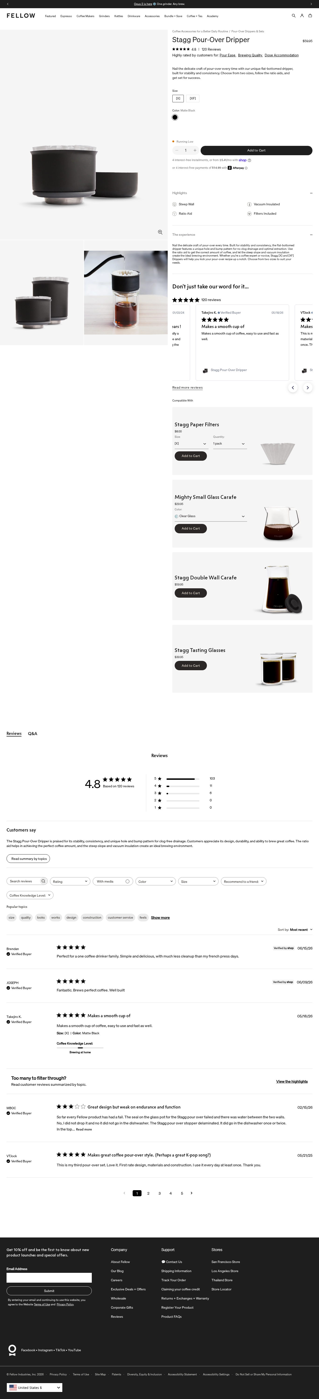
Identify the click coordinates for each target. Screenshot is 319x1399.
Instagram (45, 1350)
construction (92, 917)
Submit (49, 1290)
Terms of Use (81, 1374)
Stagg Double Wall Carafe (206, 578)
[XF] (193, 98)
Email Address (17, 1268)
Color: (178, 510)
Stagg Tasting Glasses (200, 650)
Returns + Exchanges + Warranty (185, 1298)
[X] (178, 98)
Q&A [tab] (32, 733)
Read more (84, 1129)
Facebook (28, 1350)
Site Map (100, 1374)
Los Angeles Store (225, 1271)
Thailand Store (222, 1280)
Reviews (117, 1316)
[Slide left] (7, 4)
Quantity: (219, 437)
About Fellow (120, 1261)
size (11, 917)
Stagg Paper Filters (197, 424)
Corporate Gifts (122, 1307)
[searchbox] (23, 881)
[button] (293, 387)
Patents (116, 1374)
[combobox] (70, 881)
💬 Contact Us (171, 1261)
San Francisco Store (226, 1261)
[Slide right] (311, 4)
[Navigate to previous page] (125, 1193)
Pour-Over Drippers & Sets (247, 31)
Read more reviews (187, 387)
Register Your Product (177, 1307)
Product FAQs (171, 1316)
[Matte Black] (174, 117)
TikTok (60, 1350)
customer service (120, 917)
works (55, 917)
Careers (116, 1280)
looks (41, 917)
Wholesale (118, 1298)
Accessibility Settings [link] (216, 1374)
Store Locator (221, 1289)
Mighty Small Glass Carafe (205, 497)
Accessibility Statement (182, 1374)
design (71, 917)
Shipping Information (176, 1271)
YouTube (74, 1350)
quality (26, 917)
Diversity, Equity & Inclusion (144, 1374)
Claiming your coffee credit (180, 1289)
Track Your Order (173, 1280)
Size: (178, 437)
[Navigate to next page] (193, 1193)
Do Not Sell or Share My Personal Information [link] (264, 1374)
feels (143, 917)
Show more (160, 917)
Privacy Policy (58, 1374)
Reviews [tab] (14, 733)
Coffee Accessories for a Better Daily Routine (200, 31)
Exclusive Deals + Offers (128, 1289)
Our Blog (117, 1271)
